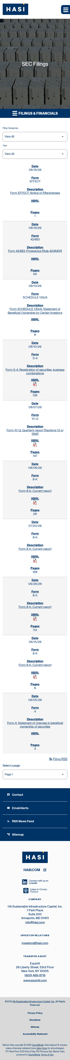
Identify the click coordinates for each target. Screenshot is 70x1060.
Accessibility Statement (35, 1034)
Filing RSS (58, 759)
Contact (15, 794)
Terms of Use (47, 1055)
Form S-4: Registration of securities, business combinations (35, 371)
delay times (41, 1048)
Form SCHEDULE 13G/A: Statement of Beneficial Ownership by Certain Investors (35, 310)
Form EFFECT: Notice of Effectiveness (35, 193)
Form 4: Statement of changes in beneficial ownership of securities (35, 724)
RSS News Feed (20, 821)
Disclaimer (35, 1020)
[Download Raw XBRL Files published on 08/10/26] (35, 384)
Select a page (11, 765)
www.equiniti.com (35, 980)
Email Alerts (18, 808)
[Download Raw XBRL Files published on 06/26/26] (35, 619)
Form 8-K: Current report (35, 491)
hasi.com (32, 870)
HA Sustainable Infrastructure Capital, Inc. (33, 1001)
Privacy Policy (35, 1013)
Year (5, 145)
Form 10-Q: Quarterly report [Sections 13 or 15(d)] (35, 432)
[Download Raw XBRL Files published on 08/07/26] (35, 444)
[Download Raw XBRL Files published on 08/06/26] (35, 503)
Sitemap (15, 834)
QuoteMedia (38, 1045)
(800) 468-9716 (35, 975)
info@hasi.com (35, 922)
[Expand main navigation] (65, 9)
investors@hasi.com (35, 943)
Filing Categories (10, 128)
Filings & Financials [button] (38, 113)
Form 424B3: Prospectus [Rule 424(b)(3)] (35, 251)
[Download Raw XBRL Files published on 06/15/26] (35, 677)
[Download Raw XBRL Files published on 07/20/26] (35, 561)
